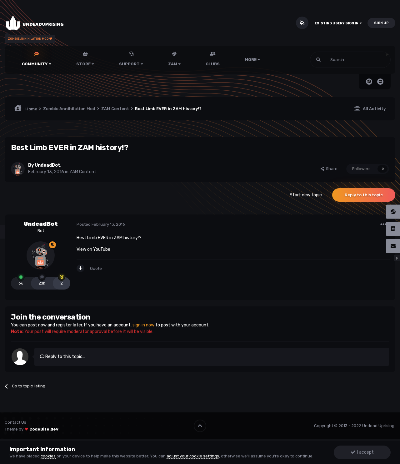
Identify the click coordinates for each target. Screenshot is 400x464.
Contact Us (15, 422)
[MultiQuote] (80, 268)
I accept (364, 452)
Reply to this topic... (64, 356)
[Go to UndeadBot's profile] (18, 169)
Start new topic (306, 195)
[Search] (318, 60)
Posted (101, 224)
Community (35, 64)
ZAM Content (82, 171)
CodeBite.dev (43, 429)
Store (84, 64)
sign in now (143, 325)
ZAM (173, 64)
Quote (96, 268)
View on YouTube (93, 249)
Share (331, 168)
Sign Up (381, 23)
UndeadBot (47, 165)
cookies (48, 456)
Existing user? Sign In (337, 23)
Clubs (213, 64)
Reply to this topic (364, 195)
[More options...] (383, 224)
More (251, 59)
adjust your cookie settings (193, 456)
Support (130, 64)
